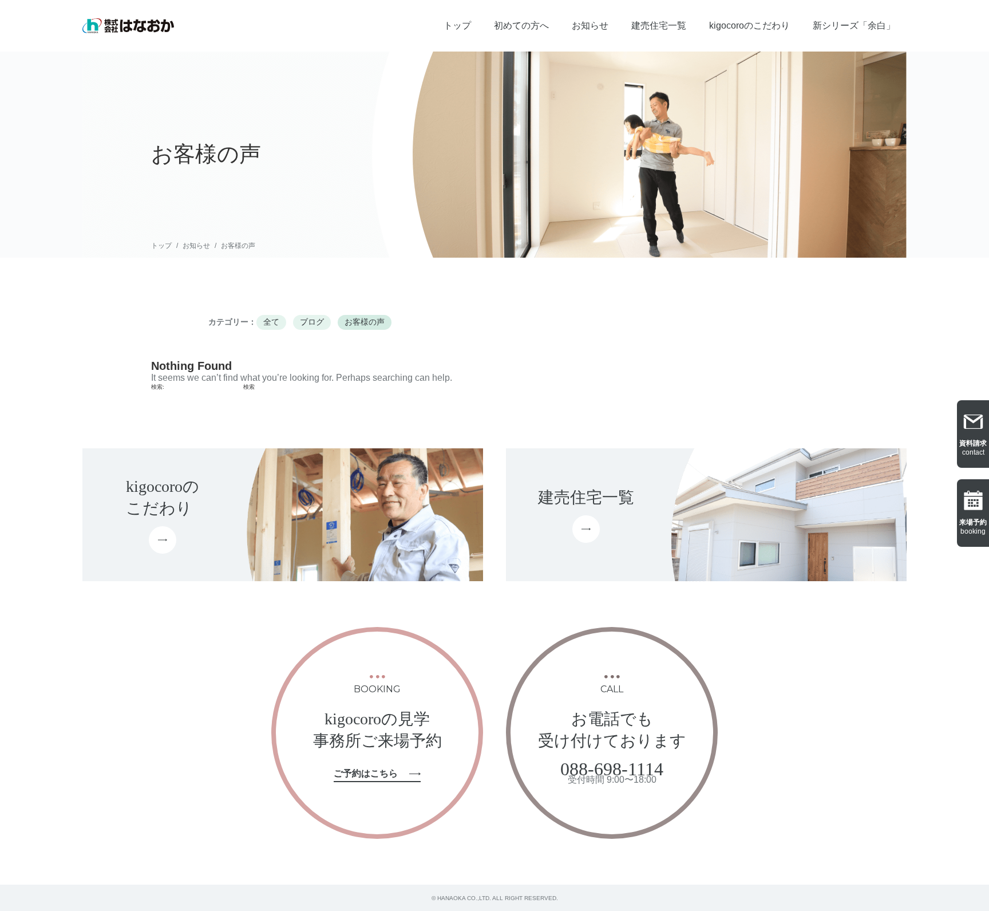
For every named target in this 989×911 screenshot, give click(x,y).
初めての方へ (521, 25)
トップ (457, 25)
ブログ (312, 321)
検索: (157, 387)
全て (271, 321)
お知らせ (590, 25)
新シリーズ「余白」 (854, 25)
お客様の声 (238, 246)
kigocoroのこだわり (749, 25)
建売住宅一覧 (658, 25)
